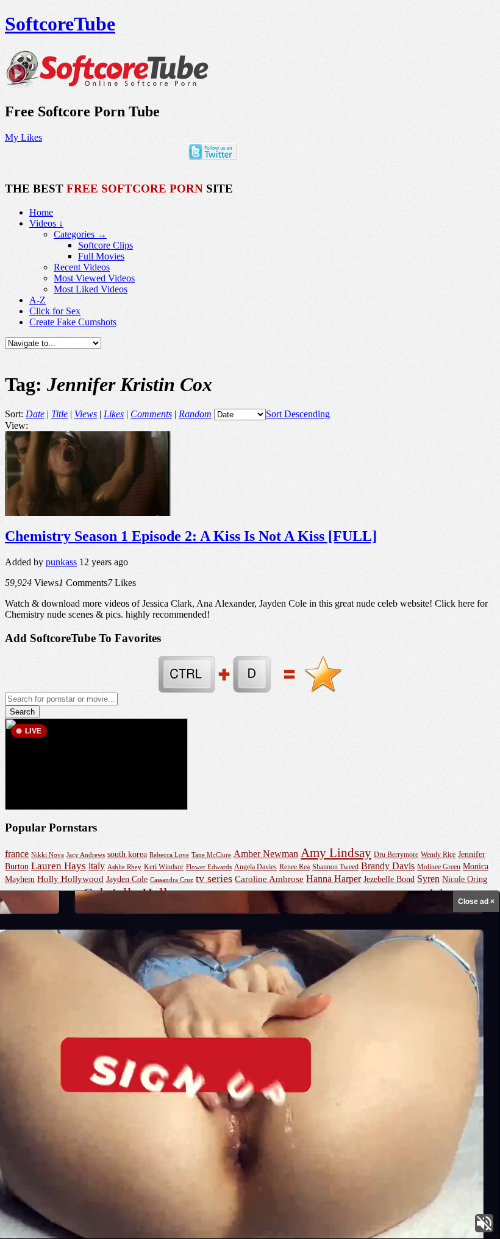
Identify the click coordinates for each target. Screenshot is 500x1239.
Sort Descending (298, 414)
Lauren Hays (58, 866)
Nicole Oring (464, 879)
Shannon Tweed (335, 867)
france (17, 854)
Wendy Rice (438, 854)
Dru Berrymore (396, 854)
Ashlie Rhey (124, 866)
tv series (214, 878)
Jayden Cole (127, 879)
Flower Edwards (209, 866)
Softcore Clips (105, 245)
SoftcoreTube (60, 24)
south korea (127, 854)
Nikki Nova (47, 854)
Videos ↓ (46, 223)
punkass (61, 562)
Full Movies (101, 256)
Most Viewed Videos (94, 278)
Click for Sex (54, 311)
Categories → (80, 234)
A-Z (37, 300)
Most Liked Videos (90, 289)
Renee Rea (294, 867)
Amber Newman (266, 854)
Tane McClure (211, 854)
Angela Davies (255, 867)
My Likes (23, 137)
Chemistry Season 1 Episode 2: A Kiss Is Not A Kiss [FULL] (191, 536)
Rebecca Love (169, 854)
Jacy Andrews (85, 854)
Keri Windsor (164, 867)
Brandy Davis (388, 866)
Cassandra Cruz (171, 879)
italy (96, 866)
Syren (428, 879)
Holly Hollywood (70, 879)
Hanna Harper (333, 879)
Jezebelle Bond (389, 879)
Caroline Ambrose (269, 879)
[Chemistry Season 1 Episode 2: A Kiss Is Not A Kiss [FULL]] (88, 512)
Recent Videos (82, 267)
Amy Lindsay (336, 853)
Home (41, 212)
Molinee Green (438, 867)
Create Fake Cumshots (72, 322)
